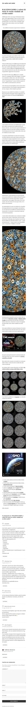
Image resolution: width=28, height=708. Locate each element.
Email (4, 690)
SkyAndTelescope (7, 484)
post (18, 487)
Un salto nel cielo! (8, 3)
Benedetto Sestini (13, 318)
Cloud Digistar (11, 503)
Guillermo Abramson (9, 649)
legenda (17, 397)
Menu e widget (24, 4)
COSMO (5, 481)
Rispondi (5, 556)
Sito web (4, 695)
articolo (10, 487)
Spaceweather (19, 486)
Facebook (14, 494)
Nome (3, 685)
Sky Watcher (17, 500)
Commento (5, 669)
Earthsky (15, 497)
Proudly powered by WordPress (8, 706)
